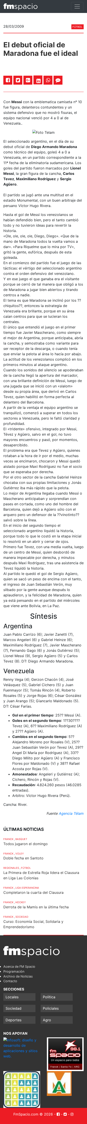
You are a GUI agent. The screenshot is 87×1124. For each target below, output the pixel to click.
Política (49, 997)
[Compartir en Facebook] (8, 80)
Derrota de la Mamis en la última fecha (36, 907)
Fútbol (77, 26)
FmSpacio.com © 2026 (33, 1114)
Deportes (13, 1020)
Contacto (10, 981)
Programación (13, 971)
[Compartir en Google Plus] (28, 80)
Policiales (51, 1008)
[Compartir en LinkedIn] (38, 80)
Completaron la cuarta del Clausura (33, 892)
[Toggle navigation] (77, 6)
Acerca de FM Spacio (19, 966)
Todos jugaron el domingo (25, 844)
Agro (47, 1020)
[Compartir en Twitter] (18, 80)
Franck (8, 839)
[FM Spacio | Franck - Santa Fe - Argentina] (20, 6)
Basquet (21, 839)
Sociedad (21, 916)
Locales (12, 997)
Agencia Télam (71, 813)
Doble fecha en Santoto (23, 858)
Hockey (20, 902)
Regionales (11, 867)
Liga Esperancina (27, 887)
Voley (19, 853)
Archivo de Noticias (18, 976)
